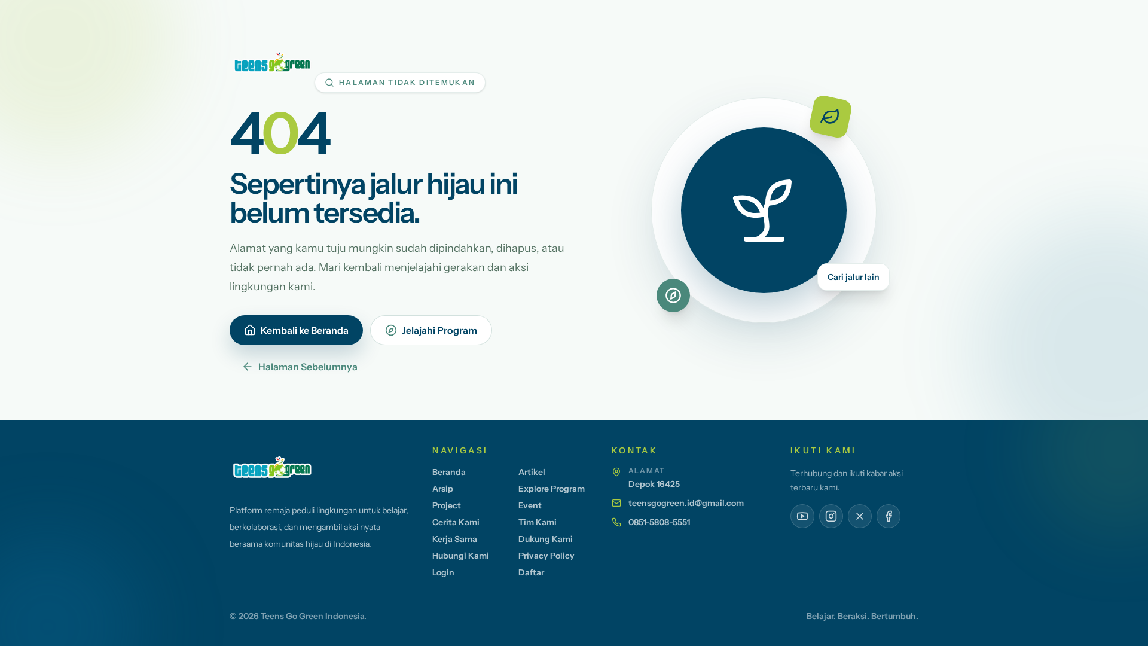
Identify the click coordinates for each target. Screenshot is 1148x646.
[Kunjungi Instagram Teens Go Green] (831, 516)
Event (530, 505)
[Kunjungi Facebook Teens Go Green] (888, 516)
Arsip (442, 488)
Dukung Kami (545, 539)
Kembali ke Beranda (305, 330)
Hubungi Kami (460, 555)
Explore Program (551, 488)
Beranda (449, 472)
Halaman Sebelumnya (308, 367)
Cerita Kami (456, 522)
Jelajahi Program (439, 330)
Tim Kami (537, 522)
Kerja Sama (454, 539)
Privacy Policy (546, 555)
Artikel (531, 472)
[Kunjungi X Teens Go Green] (860, 516)
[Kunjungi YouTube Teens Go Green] (802, 516)
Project (446, 505)
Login (443, 572)
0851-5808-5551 (659, 522)
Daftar (531, 572)
